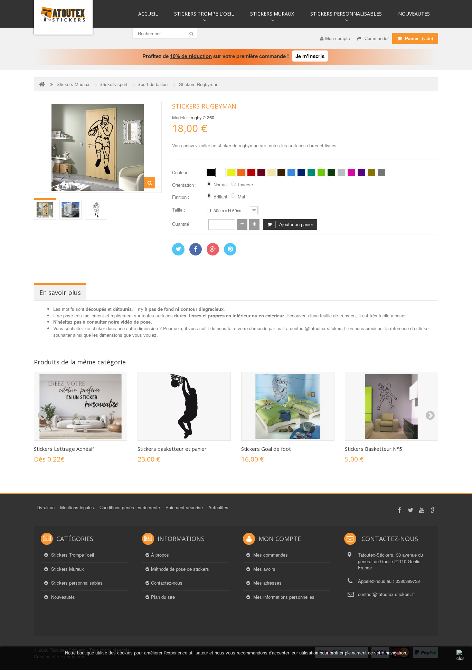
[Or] (371, 172)
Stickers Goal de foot (266, 448)
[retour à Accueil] (42, 84)
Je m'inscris (309, 56)
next (430, 415)
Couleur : (181, 172)
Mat (241, 197)
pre (42, 415)
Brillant (220, 197)
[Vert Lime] (321, 172)
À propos (160, 555)
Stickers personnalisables (346, 13)
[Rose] (351, 172)
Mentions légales (77, 507)
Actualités (218, 507)
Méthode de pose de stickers (180, 569)
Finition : (181, 197)
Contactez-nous (166, 583)
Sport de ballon (153, 84)
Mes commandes (270, 555)
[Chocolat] (281, 172)
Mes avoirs (263, 569)
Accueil (148, 13)
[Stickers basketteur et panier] (184, 406)
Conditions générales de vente (130, 507)
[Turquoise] (311, 172)
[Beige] (271, 172)
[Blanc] (221, 172)
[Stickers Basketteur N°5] (391, 406)
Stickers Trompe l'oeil (204, 13)
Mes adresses (267, 583)
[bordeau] (261, 172)
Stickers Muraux (272, 13)
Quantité (180, 224)
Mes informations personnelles (283, 597)
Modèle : (180, 117)
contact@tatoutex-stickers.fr (386, 594)
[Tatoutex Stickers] (63, 17)
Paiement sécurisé (184, 507)
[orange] (241, 172)
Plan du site (163, 597)
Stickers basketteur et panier (172, 448)
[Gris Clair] (341, 172)
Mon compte (337, 38)
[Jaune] (231, 172)
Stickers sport (114, 84)
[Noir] (211, 172)
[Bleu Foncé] (301, 172)
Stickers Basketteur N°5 (373, 448)
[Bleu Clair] (291, 172)
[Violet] (361, 172)
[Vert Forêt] (331, 172)
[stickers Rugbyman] (45, 210)
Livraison (46, 507)
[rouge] (251, 172)
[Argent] (381, 172)
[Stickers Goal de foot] (287, 406)
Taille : (179, 210)
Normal (221, 185)
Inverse (245, 185)
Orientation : (185, 185)
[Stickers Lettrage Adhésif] (80, 406)
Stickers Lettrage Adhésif (64, 448)
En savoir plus (60, 292)
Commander (376, 38)
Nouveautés (414, 13)
